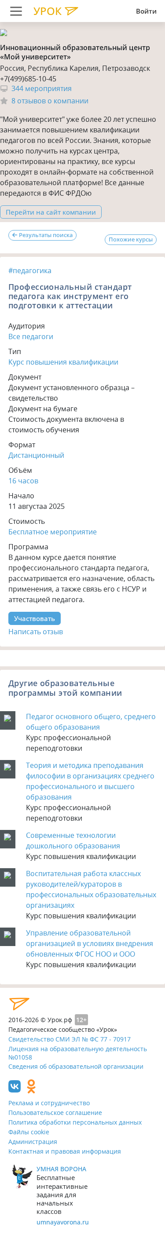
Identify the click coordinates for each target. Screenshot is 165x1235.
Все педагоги (30, 336)
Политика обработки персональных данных (75, 1122)
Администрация (32, 1141)
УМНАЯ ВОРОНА (61, 1169)
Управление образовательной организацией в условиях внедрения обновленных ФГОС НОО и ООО (89, 943)
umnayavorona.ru (63, 1222)
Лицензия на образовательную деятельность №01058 (77, 1053)
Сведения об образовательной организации (75, 1066)
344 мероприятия (41, 88)
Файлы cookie (28, 1132)
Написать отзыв (35, 631)
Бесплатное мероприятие (52, 532)
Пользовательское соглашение (55, 1112)
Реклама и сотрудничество (49, 1103)
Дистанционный (36, 455)
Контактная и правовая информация (64, 1151)
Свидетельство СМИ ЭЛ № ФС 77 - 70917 (69, 1039)
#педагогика (29, 270)
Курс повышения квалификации (63, 362)
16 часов (23, 481)
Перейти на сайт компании (51, 212)
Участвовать (34, 618)
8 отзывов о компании (49, 101)
